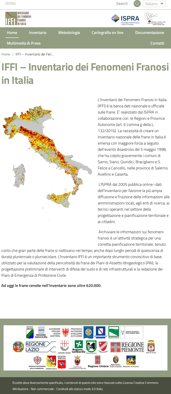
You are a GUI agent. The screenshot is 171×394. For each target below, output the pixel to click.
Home (12, 32)
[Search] (137, 3)
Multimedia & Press (24, 43)
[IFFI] (18, 18)
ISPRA (10, 3)
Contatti (157, 43)
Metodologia (69, 32)
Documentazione (149, 32)
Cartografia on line (107, 32)
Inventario (38, 32)
